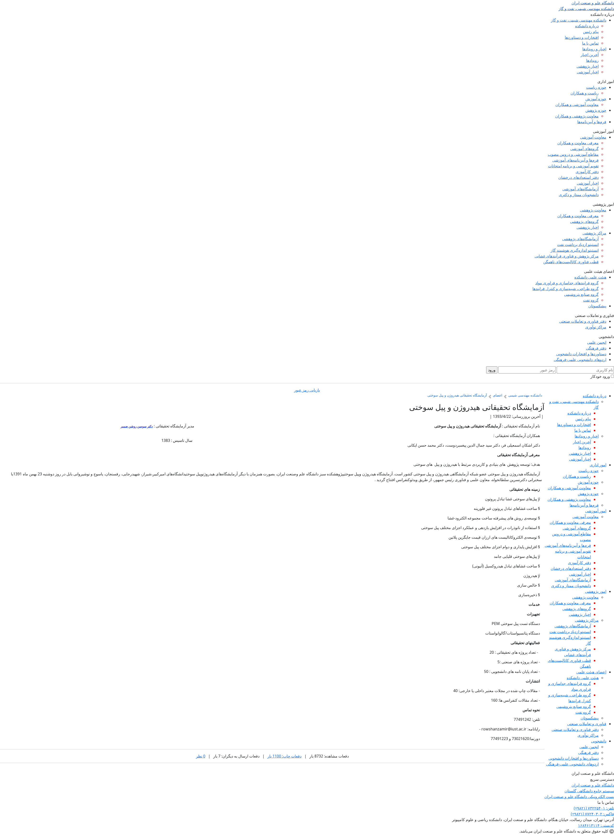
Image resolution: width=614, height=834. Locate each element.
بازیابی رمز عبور (307, 390)
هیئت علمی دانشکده (590, 277)
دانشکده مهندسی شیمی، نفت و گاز (578, 20)
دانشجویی (598, 741)
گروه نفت (591, 300)
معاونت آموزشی (593, 137)
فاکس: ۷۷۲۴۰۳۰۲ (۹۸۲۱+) (592, 814)
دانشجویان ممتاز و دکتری (579, 194)
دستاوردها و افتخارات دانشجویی (581, 353)
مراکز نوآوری (595, 327)
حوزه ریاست (596, 87)
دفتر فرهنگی (596, 348)
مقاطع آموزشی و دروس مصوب (573, 154)
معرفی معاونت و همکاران (578, 143)
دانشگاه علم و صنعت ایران (593, 785)
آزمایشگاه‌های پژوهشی (580, 238)
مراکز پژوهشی (594, 233)
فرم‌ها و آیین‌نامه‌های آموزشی (575, 160)
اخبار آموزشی (588, 72)
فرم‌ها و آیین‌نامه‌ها (591, 121)
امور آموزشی (595, 510)
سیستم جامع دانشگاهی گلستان (589, 790)
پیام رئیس (591, 31)
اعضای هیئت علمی (591, 672)
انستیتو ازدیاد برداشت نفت (578, 244)
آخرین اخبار (590, 54)
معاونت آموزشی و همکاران (577, 104)
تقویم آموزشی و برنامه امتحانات (573, 166)
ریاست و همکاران (585, 93)
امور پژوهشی (595, 591)
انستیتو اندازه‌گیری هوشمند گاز (575, 250)
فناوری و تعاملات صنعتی (586, 723)
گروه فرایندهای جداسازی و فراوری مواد (567, 283)
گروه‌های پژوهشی (584, 221)
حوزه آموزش (595, 98)
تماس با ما (590, 43)
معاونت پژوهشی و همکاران (577, 116)
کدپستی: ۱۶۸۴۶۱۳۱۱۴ (596, 825)
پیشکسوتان (597, 306)
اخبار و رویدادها (594, 49)
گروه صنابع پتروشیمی (581, 294)
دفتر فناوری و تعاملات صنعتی (582, 321)
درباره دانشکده (587, 26)
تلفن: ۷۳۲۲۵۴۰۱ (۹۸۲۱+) (594, 808)
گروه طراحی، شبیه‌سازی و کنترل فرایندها (565, 288)
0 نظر (200, 756)
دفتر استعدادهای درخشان (578, 177)
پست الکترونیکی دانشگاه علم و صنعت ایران (579, 796)
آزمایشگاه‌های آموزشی (580, 189)
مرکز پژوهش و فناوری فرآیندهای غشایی (567, 256)
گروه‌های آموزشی (584, 148)
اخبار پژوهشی (588, 66)
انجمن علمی (596, 342)
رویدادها (592, 60)
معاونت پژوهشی (593, 210)
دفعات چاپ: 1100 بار (284, 756)
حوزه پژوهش (595, 110)
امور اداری (598, 464)
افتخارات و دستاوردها (582, 37)
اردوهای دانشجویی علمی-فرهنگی (580, 359)
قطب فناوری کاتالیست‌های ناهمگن (571, 261)
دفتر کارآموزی (587, 171)
